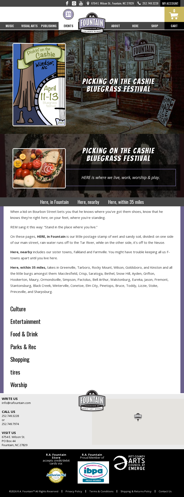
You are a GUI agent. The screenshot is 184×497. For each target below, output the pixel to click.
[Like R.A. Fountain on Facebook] (67, 3)
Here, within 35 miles (126, 201)
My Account (170, 3)
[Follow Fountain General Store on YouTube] (81, 3)
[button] (138, 417)
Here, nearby (88, 201)
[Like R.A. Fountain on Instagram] (74, 3)
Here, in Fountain (54, 201)
